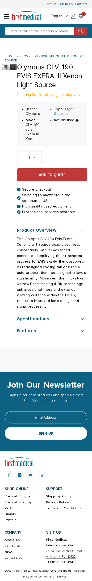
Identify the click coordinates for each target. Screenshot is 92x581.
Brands (10, 514)
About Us (12, 539)
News (9, 551)
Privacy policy (32, 576)
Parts (9, 508)
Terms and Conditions (63, 508)
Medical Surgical (18, 496)
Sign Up (46, 433)
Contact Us (13, 557)
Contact (81, 4)
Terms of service (55, 576)
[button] (9, 19)
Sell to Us (13, 545)
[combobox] (46, 31)
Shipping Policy (58, 496)
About (51, 4)
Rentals (10, 519)
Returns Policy (57, 502)
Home (10, 56)
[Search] (80, 31)
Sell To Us (66, 4)
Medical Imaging (18, 502)
